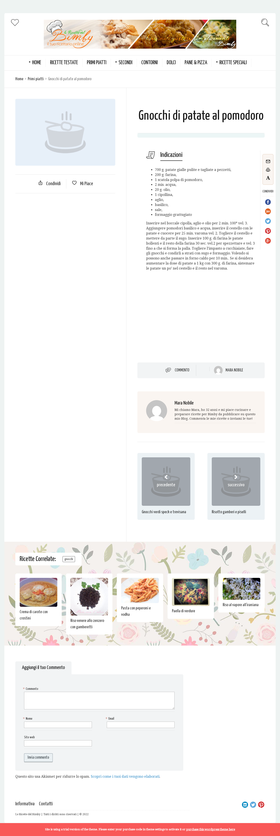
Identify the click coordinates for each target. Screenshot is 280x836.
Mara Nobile (234, 370)
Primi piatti (96, 62)
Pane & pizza (196, 62)
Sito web (29, 737)
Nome (28, 718)
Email (110, 718)
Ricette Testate (64, 62)
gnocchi (69, 559)
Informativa (25, 803)
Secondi (125, 62)
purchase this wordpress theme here (210, 829)
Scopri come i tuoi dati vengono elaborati (125, 776)
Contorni (149, 62)
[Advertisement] (65, 228)
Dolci (171, 62)
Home (19, 79)
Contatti (46, 803)
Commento (182, 370)
